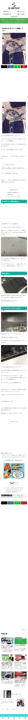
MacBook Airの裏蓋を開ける (13, 192)
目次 (13, 189)
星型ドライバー (23, 497)
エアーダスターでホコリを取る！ (14, 196)
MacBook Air (4, 497)
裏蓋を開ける (10, 194)
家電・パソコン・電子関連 (7, 495)
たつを (15, 495)
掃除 (9, 497)
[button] (24, 361)
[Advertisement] (14, 86)
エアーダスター (15, 497)
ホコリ (23, 495)
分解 (19, 495)
